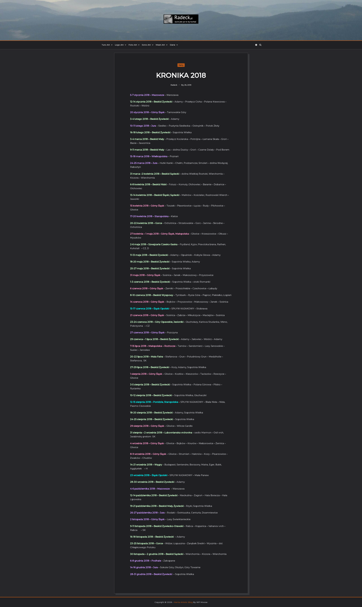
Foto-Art (133, 45)
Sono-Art (146, 45)
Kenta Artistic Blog (183, 602)
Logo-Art (119, 45)
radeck (174, 85)
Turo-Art (106, 45)
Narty (181, 65)
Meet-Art (160, 45)
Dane (172, 45)
